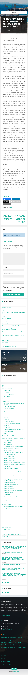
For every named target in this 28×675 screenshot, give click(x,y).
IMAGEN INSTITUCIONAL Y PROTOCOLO (12, 423)
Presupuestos (7, 466)
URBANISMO (6, 525)
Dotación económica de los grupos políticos (13, 446)
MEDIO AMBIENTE (7, 427)
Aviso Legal (3, 658)
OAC (5, 517)
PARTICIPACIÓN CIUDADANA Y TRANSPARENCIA (13, 429)
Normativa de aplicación (9, 482)
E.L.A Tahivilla (7, 396)
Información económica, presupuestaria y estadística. (13, 438)
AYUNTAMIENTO (7, 529)
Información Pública (6, 509)
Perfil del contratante (6, 527)
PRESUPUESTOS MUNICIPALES (10, 408)
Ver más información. (5, 615)
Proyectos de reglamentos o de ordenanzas (13, 506)
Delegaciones (5, 411)
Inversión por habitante (9, 456)
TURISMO (6, 433)
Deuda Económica (8, 444)
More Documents (6, 582)
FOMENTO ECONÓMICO (9, 421)
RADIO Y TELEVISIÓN (8, 431)
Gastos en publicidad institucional (11, 448)
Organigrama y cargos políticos (11, 484)
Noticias (8, 30)
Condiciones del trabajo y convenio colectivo (14, 477)
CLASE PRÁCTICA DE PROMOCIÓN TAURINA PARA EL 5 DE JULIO (8, 217)
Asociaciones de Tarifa (9, 473)
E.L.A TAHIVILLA (7, 515)
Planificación (7, 494)
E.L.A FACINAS (7, 513)
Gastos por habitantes (9, 450)
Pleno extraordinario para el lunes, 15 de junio (11, 642)
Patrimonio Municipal (8, 492)
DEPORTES (6, 415)
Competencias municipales (10, 475)
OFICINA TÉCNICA (7, 519)
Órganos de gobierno (9, 488)
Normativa (3, 655)
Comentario (6, 251)
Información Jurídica (6, 504)
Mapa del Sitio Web (6, 340)
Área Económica (5, 401)
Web (4, 279)
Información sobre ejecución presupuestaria (13, 452)
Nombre (5, 267)
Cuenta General (7, 442)
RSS (4, 634)
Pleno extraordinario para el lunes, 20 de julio (11, 640)
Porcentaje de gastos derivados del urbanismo (14, 462)
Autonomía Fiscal (8, 440)
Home (4, 30)
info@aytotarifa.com (7, 629)
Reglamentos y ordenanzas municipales (10, 310)
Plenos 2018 (11, 394)
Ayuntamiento (7, 390)
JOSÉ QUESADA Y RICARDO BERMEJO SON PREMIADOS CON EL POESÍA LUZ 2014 (20, 219)
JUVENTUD (6, 425)
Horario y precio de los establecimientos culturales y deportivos (13, 479)
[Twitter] (15, 669)
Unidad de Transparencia (9, 498)
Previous (5, 213)
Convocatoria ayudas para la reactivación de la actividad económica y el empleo (12, 328)
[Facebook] (12, 669)
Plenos (7, 392)
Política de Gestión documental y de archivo (11, 534)
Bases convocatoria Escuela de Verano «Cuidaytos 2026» (13, 647)
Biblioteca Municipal (6, 318)
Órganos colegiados (8, 486)
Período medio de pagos (9, 460)
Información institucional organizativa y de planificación (14, 471)
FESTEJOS (6, 419)
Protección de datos (6, 342)
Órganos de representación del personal (13, 490)
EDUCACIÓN (6, 417)
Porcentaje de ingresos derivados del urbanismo (14, 464)
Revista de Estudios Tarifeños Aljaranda (10, 325)
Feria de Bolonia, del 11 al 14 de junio (9, 644)
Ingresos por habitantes (9, 454)
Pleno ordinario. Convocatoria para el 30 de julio (11, 637)
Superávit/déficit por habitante (11, 468)
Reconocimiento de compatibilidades (12, 496)
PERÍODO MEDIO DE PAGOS (10, 406)
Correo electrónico (8, 273)
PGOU (3, 316)
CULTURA (6, 413)
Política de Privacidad (6, 664)
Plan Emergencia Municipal (7, 321)
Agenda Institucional (6, 398)
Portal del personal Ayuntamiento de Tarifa (11, 338)
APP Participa (5, 323)
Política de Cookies (5, 661)
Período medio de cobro (9, 458)
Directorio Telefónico (6, 307)
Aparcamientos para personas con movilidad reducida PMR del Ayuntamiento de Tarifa (13, 345)
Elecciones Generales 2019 (8, 435)
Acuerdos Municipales (7, 388)
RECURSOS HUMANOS (8, 521)
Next (24, 213)
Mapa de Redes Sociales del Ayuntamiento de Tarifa (13, 335)
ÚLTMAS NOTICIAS (6, 536)
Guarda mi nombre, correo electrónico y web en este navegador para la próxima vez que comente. (13, 289)
